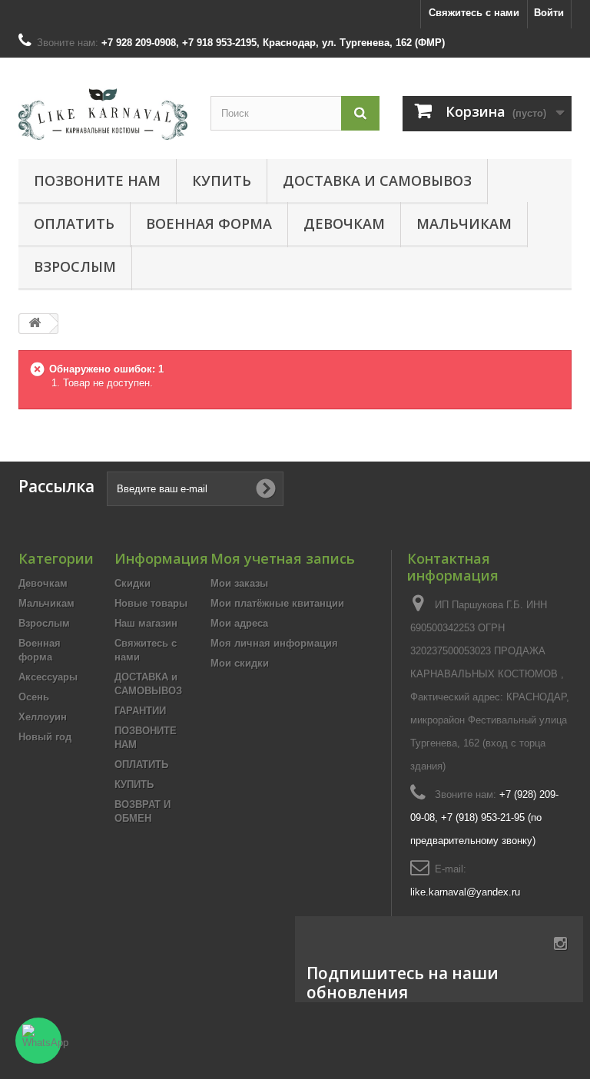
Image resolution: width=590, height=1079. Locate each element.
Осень (33, 697)
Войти (549, 12)
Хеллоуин (42, 717)
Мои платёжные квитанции (277, 603)
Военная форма (209, 223)
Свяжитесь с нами (474, 12)
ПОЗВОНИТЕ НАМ (97, 180)
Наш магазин (145, 623)
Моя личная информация (274, 643)
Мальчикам (464, 223)
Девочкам (344, 223)
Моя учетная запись (282, 558)
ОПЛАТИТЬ (74, 223)
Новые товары (150, 603)
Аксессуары (48, 677)
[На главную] (34, 323)
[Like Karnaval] (102, 114)
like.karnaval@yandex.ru (465, 892)
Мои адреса (239, 623)
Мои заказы (239, 583)
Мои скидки (239, 663)
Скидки (132, 583)
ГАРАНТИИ (140, 711)
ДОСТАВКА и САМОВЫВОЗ (377, 180)
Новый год (44, 737)
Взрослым (75, 266)
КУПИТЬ (221, 180)
